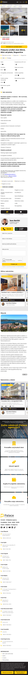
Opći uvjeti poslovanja (7, 653)
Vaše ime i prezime (7, 233)
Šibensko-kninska (18, 5)
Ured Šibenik (4, 531)
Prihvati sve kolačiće (7, 672)
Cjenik (3, 655)
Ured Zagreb (4, 553)
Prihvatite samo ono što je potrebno (20, 672)
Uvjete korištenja (20, 266)
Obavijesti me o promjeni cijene (14, 46)
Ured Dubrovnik (5, 619)
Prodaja (20, 6)
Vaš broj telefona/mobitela (9, 244)
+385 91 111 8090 (12, 176)
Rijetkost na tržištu (19, 181)
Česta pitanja (5, 659)
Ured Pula (3, 597)
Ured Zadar (4, 586)
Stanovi (15, 6)
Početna (4, 5)
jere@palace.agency (10, 174)
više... (25, 374)
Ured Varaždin (5, 629)
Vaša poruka (5, 249)
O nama (4, 657)
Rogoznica (3, 6)
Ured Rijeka (4, 575)
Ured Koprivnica (5, 639)
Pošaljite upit (14, 264)
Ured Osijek (4, 564)
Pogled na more (5, 183)
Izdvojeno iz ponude (7, 181)
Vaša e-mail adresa (7, 238)
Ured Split (3, 542)
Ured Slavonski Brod (6, 608)
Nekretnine (10, 5)
